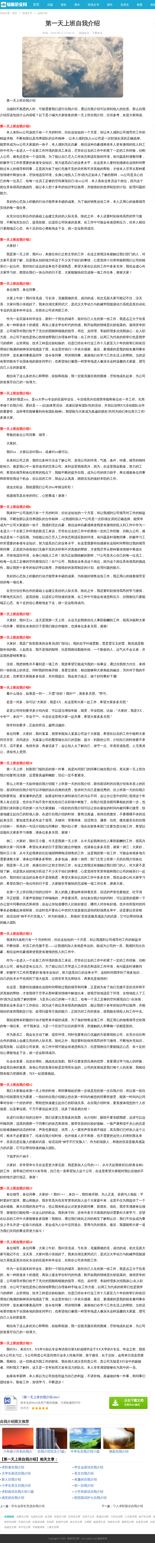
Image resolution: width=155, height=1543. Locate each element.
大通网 (87, 1521)
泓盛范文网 (37, 1516)
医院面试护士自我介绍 (90, 1497)
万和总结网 (117, 1516)
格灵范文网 (76, 1521)
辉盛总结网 (102, 1516)
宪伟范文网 (74, 1516)
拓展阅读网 (38, 1521)
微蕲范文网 (128, 1521)
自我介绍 (42, 13)
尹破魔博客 (38, 1527)
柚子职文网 (145, 1516)
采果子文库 (88, 1516)
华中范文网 (24, 1527)
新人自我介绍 (11, 1479)
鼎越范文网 (10, 1527)
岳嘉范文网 (142, 1521)
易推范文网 (73, 1538)
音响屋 (50, 1521)
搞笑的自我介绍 (13, 1497)
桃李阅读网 (10, 1521)
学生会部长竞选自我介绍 (28, 1506)
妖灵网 (48, 1516)
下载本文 (97, 32)
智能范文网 (114, 1521)
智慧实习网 (60, 1516)
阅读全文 (84, 32)
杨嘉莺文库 (99, 1521)
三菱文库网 (53, 1527)
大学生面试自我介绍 (16, 1473)
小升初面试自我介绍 (88, 1491)
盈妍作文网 (62, 1521)
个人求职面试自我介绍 (128, 1506)
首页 (36, 4)
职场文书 (27, 13)
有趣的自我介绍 (85, 1479)
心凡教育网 (131, 1516)
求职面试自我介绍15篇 (18, 1491)
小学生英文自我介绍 (16, 1485)
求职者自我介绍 (13, 1467)
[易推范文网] (13, 5)
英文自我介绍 (84, 1473)
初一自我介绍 (84, 1485)
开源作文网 (24, 1521)
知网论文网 (23, 1516)
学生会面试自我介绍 (88, 1467)
